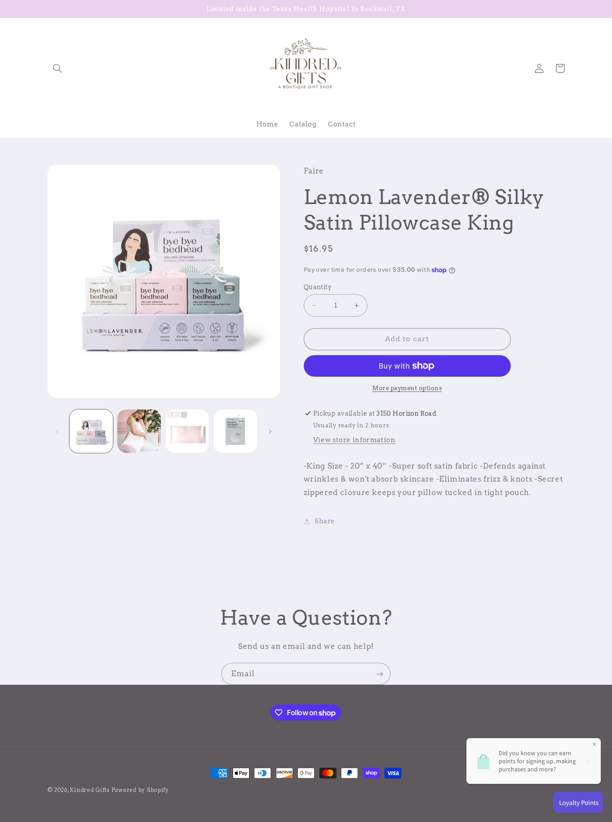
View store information (354, 440)
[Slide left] (57, 431)
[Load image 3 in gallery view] (187, 431)
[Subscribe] (380, 674)
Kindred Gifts (90, 790)
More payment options (407, 388)
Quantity (318, 287)
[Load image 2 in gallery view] (139, 431)
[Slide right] (270, 431)
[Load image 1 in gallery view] (91, 431)
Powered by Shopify (140, 790)
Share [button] (325, 521)
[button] (57, 68)
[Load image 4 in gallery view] (235, 431)
